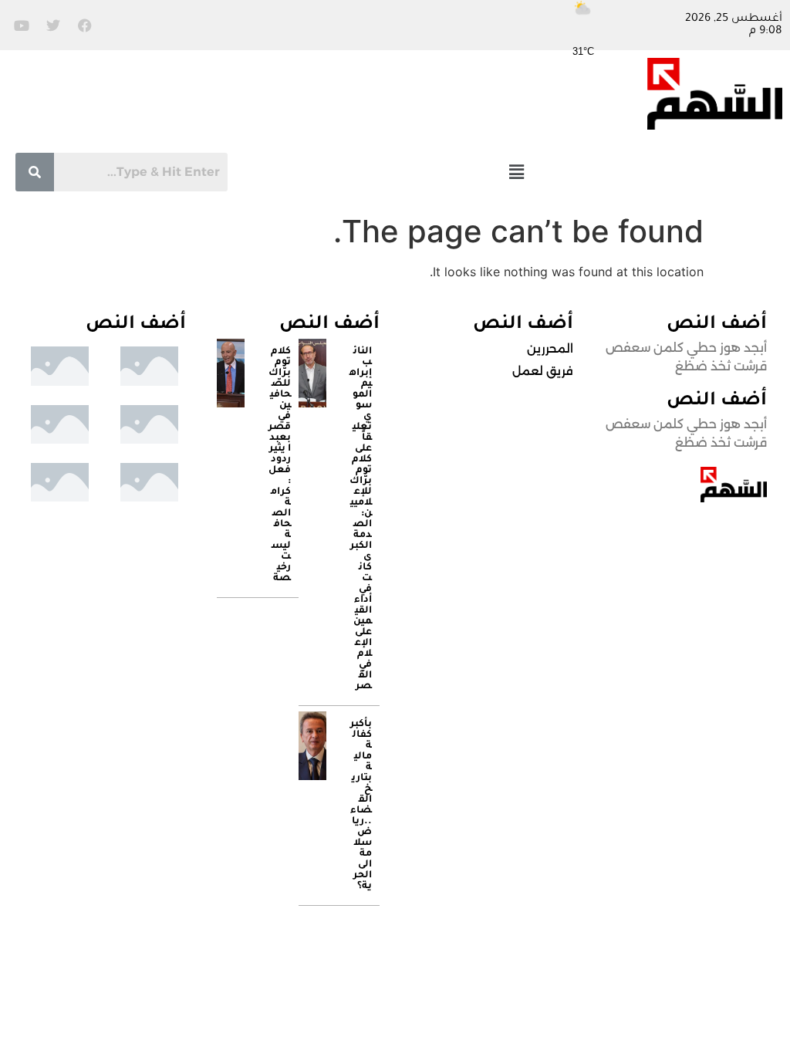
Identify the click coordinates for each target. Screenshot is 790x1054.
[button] (517, 171)
